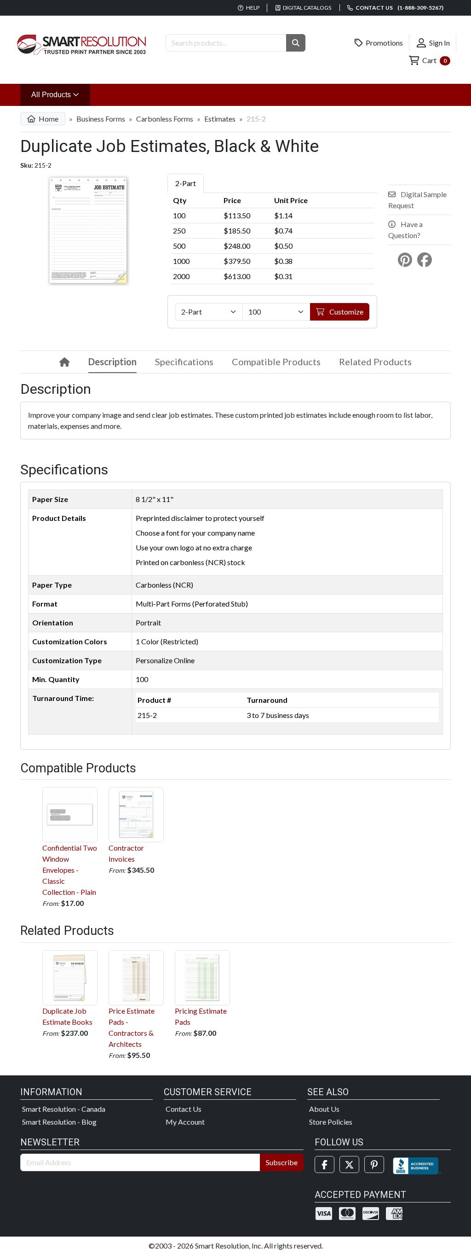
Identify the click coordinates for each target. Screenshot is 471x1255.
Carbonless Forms (164, 118)
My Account (185, 1121)
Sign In (439, 42)
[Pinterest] (374, 1164)
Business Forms (100, 118)
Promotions (383, 42)
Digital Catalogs (306, 7)
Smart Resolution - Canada (63, 1108)
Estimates (220, 118)
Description (112, 361)
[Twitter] (349, 1164)
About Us (324, 1108)
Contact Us (183, 1108)
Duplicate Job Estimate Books (67, 1016)
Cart (434, 60)
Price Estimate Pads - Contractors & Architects (132, 1027)
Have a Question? (405, 229)
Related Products (375, 361)
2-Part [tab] (185, 183)
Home (47, 118)
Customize (345, 311)
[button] (295, 43)
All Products (60, 94)
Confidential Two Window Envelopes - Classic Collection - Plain (69, 869)
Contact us (399, 7)
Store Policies (330, 1121)
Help (252, 7)
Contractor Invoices (126, 853)
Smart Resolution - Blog (59, 1121)
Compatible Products (276, 361)
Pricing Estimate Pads (201, 1016)
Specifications (184, 361)
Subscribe (282, 1162)
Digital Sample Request (417, 200)
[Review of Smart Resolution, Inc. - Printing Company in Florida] (417, 1164)
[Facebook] (324, 1164)
